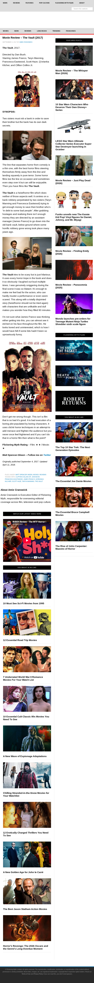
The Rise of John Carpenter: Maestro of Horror (71, 547)
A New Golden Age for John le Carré (23, 872)
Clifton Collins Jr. (23, 477)
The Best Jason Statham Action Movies (25, 909)
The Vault (39, 481)
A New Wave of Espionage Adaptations (25, 756)
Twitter (47, 455)
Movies (36, 475)
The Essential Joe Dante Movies (73, 481)
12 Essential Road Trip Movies (20, 640)
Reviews (43, 475)
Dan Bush (36, 477)
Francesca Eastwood (14, 479)
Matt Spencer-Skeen (24, 475)
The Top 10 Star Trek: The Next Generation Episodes (72, 448)
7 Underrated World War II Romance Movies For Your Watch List (23, 678)
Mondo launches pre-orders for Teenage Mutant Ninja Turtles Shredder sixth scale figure (72, 321)
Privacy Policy (38, 974)
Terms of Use (26, 974)
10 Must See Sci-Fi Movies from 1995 (23, 603)
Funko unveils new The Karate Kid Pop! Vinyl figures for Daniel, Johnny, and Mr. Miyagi (73, 217)
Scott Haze (16, 481)
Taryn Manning (28, 481)
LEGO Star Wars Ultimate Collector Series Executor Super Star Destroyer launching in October (73, 145)
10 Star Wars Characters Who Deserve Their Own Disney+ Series (71, 107)
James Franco (29, 479)
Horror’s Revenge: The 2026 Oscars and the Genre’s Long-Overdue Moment (25, 947)
